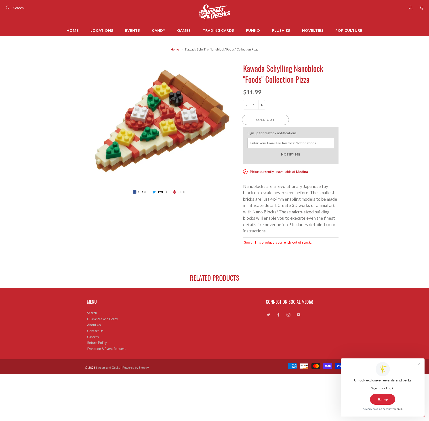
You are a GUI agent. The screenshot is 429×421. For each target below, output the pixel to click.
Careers (93, 337)
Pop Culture (348, 30)
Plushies (281, 30)
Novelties (313, 30)
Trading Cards (218, 30)
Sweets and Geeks (108, 367)
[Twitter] (268, 315)
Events (132, 30)
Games (184, 30)
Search (92, 313)
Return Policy (97, 343)
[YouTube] (298, 315)
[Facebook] (278, 315)
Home (73, 30)
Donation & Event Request (106, 349)
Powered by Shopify (135, 367)
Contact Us (95, 331)
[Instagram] (288, 315)
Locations (101, 30)
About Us (94, 325)
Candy (158, 30)
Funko (253, 30)
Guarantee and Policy (102, 319)
